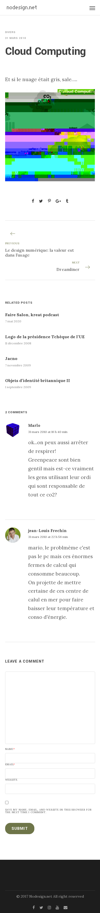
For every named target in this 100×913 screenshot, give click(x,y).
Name (10, 749)
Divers (10, 32)
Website (11, 780)
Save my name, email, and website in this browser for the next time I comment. (48, 811)
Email (10, 764)
